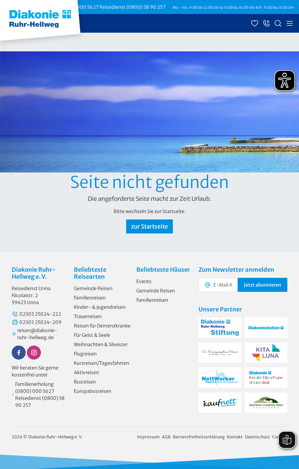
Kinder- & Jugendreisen (100, 307)
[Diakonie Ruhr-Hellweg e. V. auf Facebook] (19, 353)
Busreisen (85, 382)
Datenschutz (257, 437)
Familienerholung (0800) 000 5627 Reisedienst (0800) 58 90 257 (93, 7)
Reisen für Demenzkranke (102, 326)
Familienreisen (90, 298)
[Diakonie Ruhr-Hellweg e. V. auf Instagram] (34, 353)
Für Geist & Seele (92, 335)
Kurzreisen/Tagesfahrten (101, 363)
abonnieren (262, 285)
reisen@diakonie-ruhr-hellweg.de (37, 333)
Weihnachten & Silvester (101, 344)
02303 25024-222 (40, 314)
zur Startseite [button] (149, 226)
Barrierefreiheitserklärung (199, 437)
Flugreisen (85, 354)
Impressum (148, 437)
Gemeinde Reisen (93, 288)
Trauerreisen (88, 316)
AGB (166, 437)
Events (144, 281)
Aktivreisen (86, 372)
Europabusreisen (92, 391)
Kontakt (235, 437)
